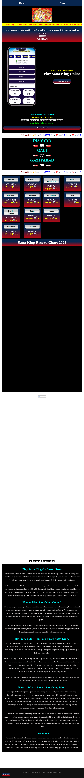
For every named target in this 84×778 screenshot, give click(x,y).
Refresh (6, 774)
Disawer (51, 211)
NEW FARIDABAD (51, 181)
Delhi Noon (32, 180)
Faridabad (32, 227)
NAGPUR (73, 180)
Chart (62, 3)
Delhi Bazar (11, 180)
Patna (32, 211)
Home (22, 3)
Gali (72, 195)
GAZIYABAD (51, 195)
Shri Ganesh (11, 195)
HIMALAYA (11, 227)
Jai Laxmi (32, 195)
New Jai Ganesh (11, 212)
